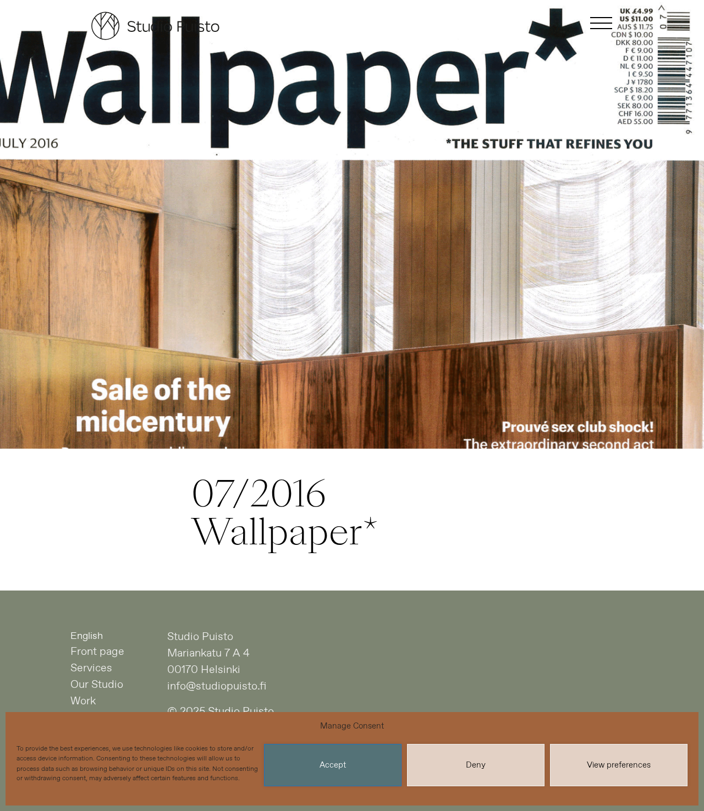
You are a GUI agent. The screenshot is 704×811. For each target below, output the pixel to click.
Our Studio (96, 684)
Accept (333, 765)
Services (91, 668)
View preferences (619, 765)
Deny (476, 765)
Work (83, 701)
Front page (97, 651)
